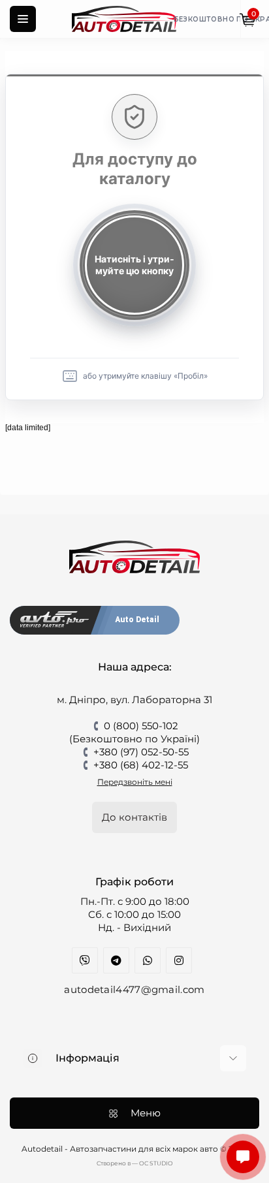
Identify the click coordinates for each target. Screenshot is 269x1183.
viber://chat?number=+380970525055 (85, 960)
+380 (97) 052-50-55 (141, 752)
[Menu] (23, 19)
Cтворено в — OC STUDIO (135, 1163)
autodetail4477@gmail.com (134, 989)
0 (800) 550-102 (141, 725)
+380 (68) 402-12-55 (140, 765)
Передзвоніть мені (134, 782)
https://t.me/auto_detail (116, 960)
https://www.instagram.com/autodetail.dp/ (179, 960)
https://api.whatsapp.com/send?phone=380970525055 (147, 960)
